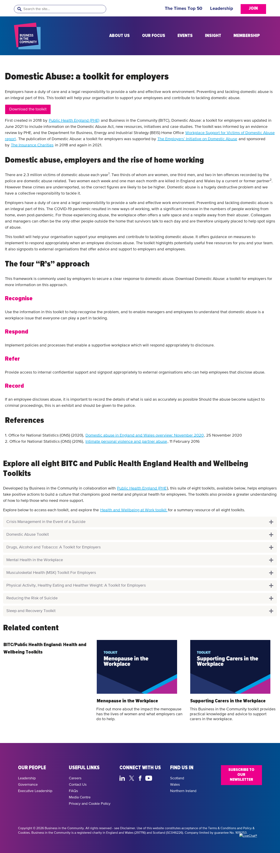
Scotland (177, 778)
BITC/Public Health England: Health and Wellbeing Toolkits (44, 648)
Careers (75, 778)
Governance (28, 785)
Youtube (149, 778)
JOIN (253, 8)
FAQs (73, 791)
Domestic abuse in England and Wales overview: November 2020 (144, 435)
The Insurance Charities (32, 145)
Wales (175, 785)
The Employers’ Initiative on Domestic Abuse (197, 139)
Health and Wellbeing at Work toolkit (133, 510)
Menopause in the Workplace (127, 700)
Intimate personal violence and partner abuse (126, 441)
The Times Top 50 (183, 8)
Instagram (158, 778)
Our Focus (153, 35)
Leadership (221, 8)
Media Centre (80, 797)
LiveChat (123, 784)
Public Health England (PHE (142, 488)
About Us (119, 35)
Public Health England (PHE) (74, 120)
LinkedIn (123, 778)
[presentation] (136, 667)
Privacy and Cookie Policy (89, 804)
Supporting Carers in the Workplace (228, 700)
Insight (213, 35)
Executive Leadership (35, 791)
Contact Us (78, 785)
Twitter (132, 778)
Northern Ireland (183, 791)
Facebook (141, 778)
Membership (246, 35)
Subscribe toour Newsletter (241, 775)
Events (185, 35)
